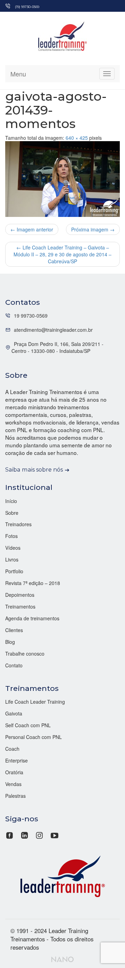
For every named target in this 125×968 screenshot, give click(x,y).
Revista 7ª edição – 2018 (32, 582)
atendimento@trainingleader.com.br (53, 329)
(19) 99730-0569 (27, 7)
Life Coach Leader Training (35, 701)
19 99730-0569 (31, 315)
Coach (12, 748)
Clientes (14, 630)
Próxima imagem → (93, 229)
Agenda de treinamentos (32, 618)
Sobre (11, 512)
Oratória (14, 772)
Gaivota (13, 713)
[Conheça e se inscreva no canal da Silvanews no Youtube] (54, 834)
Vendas (13, 783)
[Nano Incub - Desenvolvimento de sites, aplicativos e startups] (62, 958)
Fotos (11, 535)
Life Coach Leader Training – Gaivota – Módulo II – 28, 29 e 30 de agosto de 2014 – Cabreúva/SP (62, 254)
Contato (14, 665)
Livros (11, 559)
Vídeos (12, 547)
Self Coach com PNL (28, 725)
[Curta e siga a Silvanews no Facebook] (10, 834)
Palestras (15, 795)
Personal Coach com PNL (33, 736)
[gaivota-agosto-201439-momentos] (62, 179)
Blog (10, 641)
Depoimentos (19, 594)
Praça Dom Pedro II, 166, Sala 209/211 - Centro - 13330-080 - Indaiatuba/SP (57, 347)
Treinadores (18, 524)
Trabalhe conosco (24, 653)
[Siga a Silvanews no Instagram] (39, 834)
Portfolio (14, 571)
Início (11, 500)
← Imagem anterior (31, 229)
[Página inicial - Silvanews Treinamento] (62, 875)
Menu (18, 73)
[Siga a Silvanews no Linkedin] (24, 834)
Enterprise (16, 760)
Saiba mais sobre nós (34, 469)
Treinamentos (20, 606)
